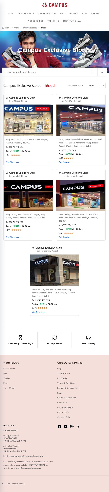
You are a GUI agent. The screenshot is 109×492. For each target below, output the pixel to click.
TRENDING (53, 21)
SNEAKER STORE (47, 13)
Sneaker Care (63, 373)
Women (6, 378)
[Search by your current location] (93, 72)
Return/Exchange (65, 407)
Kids (5, 383)
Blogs (59, 368)
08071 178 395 (42, 300)
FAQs (59, 392)
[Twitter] (78, 426)
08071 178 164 (68, 150)
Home (7, 28)
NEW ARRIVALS (25, 13)
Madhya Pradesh (30, 28)
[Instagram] (72, 426)
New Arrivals (9, 368)
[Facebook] (59, 426)
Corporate (62, 378)
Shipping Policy (64, 417)
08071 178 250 (16, 222)
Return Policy (63, 412)
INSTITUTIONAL (72, 21)
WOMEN (73, 13)
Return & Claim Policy (67, 397)
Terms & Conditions (66, 383)
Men (5, 373)
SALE (11, 13)
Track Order (9, 387)
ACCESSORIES (35, 21)
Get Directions (12, 162)
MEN (62, 13)
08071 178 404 (16, 147)
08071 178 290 (68, 225)
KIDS (84, 13)
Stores (16, 28)
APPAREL (96, 13)
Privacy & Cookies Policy (68, 387)
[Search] (102, 72)
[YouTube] (66, 426)
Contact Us (62, 402)
